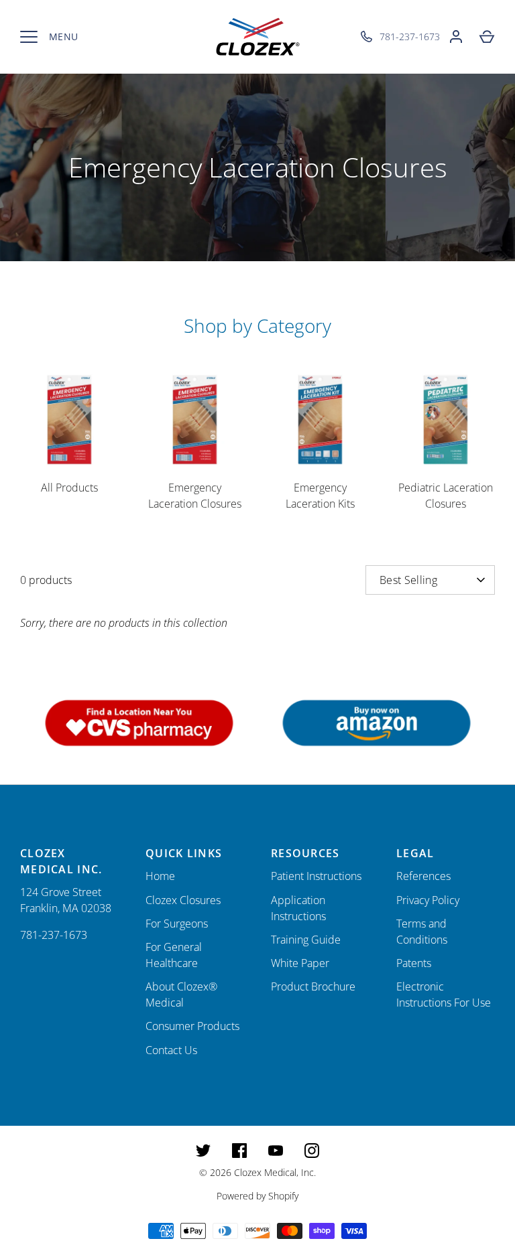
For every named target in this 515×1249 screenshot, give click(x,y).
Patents (413, 963)
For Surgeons (177, 923)
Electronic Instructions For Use (443, 994)
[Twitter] (203, 1150)
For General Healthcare (174, 955)
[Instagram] (312, 1150)
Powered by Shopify (257, 1195)
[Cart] (487, 37)
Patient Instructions (316, 876)
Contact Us (171, 1050)
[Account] (456, 37)
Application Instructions (298, 908)
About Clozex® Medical (181, 994)
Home (160, 876)
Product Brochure (313, 986)
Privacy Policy (427, 900)
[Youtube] (275, 1150)
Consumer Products (192, 1026)
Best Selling (408, 580)
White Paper (300, 963)
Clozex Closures (183, 900)
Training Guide (306, 939)
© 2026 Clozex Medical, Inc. (257, 1172)
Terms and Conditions (421, 931)
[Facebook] (239, 1150)
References (423, 876)
